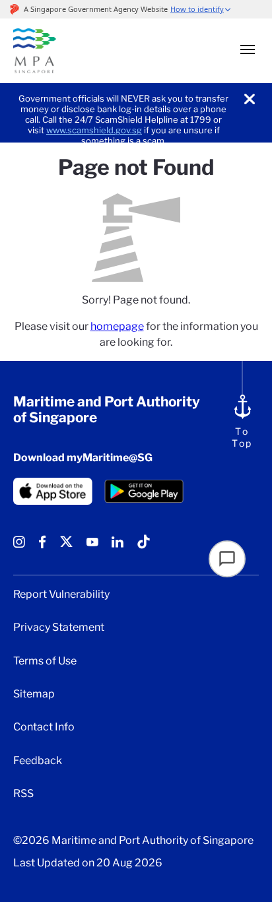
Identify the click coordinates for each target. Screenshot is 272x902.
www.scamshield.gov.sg (94, 130)
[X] (66, 546)
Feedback (37, 761)
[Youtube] (92, 546)
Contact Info (44, 727)
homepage (117, 326)
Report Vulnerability (61, 594)
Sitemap (34, 694)
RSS (23, 794)
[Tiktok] (144, 546)
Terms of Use (45, 661)
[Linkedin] (117, 546)
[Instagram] (19, 546)
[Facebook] (42, 546)
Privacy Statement (58, 627)
